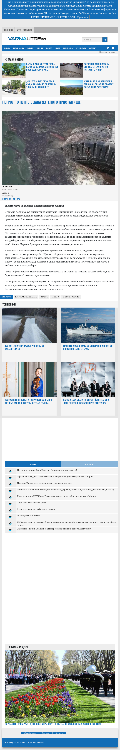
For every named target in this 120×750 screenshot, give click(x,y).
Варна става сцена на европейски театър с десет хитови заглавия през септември (86, 401)
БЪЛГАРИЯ (31, 48)
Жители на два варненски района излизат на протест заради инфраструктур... (99, 84)
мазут (44, 296)
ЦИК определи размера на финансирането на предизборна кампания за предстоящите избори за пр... (66, 523)
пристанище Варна (26, 296)
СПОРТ (57, 48)
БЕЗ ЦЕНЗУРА (81, 48)
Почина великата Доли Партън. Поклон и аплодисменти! (47, 469)
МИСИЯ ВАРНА (18, 48)
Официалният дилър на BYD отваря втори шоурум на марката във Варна (55, 476)
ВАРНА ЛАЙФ (68, 48)
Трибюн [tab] (33, 464)
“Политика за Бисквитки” (97, 13)
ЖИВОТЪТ (92, 48)
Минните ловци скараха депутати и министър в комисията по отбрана (87, 347)
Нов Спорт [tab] (89, 464)
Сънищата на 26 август (28, 515)
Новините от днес (107, 52)
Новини (8, 30)
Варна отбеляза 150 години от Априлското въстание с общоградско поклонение (53, 724)
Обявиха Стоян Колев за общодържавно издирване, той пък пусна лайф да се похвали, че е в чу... (66, 489)
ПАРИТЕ (49, 48)
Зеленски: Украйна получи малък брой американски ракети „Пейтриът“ (54, 528)
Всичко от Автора (11, 199)
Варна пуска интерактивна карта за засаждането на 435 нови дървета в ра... (42, 67)
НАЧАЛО (7, 48)
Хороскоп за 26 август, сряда (31, 502)
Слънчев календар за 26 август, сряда (36, 509)
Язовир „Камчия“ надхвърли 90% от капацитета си (24, 347)
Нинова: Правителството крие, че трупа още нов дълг (45, 482)
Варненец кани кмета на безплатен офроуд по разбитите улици (97, 67)
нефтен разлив (71, 296)
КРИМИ (40, 48)
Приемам (82, 17)
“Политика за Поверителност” (62, 13)
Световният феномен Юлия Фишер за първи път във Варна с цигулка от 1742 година (28, 401)
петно (55, 296)
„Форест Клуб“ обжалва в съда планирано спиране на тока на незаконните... (41, 84)
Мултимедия (24, 30)
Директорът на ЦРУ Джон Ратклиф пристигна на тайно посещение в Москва (56, 495)
